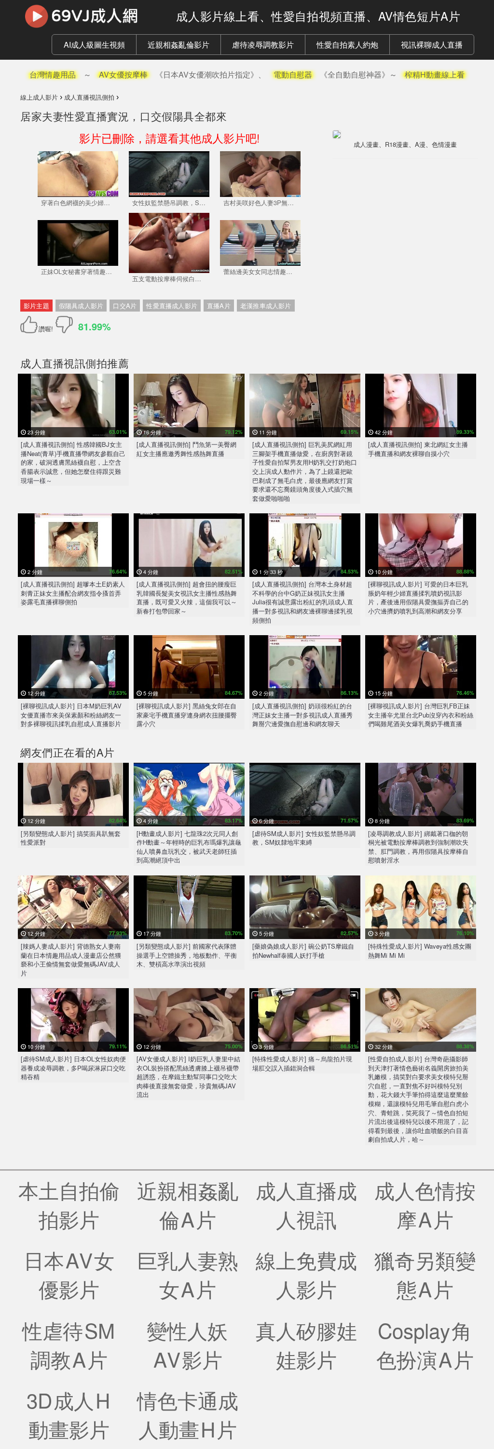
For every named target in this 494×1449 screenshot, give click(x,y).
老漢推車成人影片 (265, 305)
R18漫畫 (397, 144)
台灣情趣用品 (52, 74)
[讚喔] (30, 324)
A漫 (420, 144)
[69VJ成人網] (91, 16)
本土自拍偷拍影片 (69, 1204)
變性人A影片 (188, 1344)
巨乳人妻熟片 (187, 1274)
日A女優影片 (69, 1274)
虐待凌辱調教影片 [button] (263, 44)
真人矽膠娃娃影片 (306, 1344)
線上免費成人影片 (306, 1274)
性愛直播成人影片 (171, 305)
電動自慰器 (293, 74)
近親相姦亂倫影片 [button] (178, 44)
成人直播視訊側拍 (63, 362)
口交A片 (125, 305)
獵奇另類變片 (425, 1274)
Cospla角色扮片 (425, 1344)
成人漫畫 (366, 144)
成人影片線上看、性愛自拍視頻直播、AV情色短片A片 (318, 15)
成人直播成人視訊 (306, 1204)
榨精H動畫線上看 (435, 74)
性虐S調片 (69, 1344)
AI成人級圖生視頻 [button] (94, 44)
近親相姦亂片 (187, 1204)
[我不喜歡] (64, 324)
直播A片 (219, 305)
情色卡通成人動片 (187, 1414)
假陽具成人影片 (81, 305)
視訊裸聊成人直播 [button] (432, 44)
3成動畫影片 (69, 1414)
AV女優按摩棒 (123, 74)
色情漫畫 (444, 144)
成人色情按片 (425, 1204)
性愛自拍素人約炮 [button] (347, 44)
